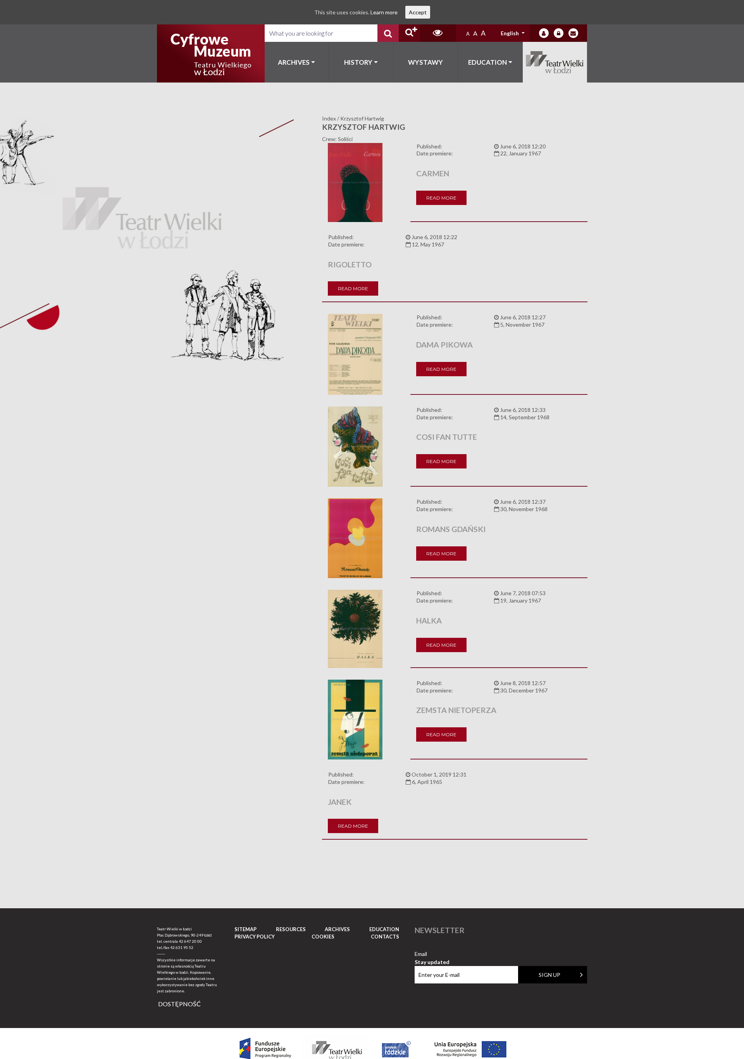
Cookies (323, 936)
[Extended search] (409, 33)
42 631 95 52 (181, 947)
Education (487, 62)
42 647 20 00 (190, 941)
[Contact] (573, 33)
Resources (291, 929)
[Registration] (558, 33)
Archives (294, 62)
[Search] (388, 33)
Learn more (384, 12)
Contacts (385, 936)
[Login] (544, 33)
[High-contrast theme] (438, 33)
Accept (418, 12)
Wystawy (425, 62)
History (358, 62)
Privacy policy (254, 936)
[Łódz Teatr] (210, 53)
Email (432, 954)
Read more (441, 198)
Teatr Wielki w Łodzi (555, 62)
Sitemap (245, 929)
